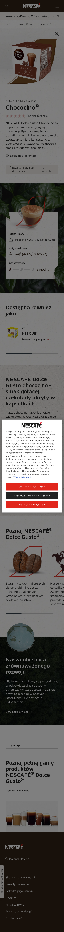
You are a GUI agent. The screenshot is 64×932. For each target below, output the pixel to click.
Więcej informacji (22, 477)
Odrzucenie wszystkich (32, 504)
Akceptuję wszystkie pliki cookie (32, 495)
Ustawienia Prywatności (32, 487)
